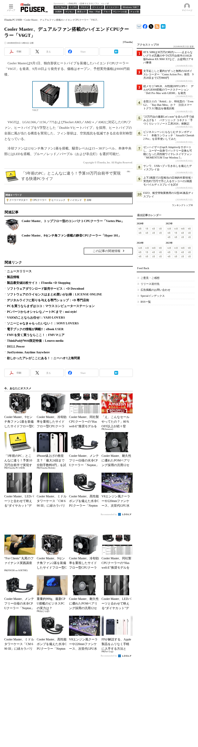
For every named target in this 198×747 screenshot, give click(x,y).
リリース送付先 (150, 283)
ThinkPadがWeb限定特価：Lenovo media (35, 340)
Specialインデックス (153, 295)
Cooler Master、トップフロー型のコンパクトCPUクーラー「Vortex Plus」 (73, 221)
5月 (160, 229)
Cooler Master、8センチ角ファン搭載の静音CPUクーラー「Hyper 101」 (71, 235)
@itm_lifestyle (151, 25)
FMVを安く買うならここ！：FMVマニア (36, 335)
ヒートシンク (58, 200)
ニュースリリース (19, 271)
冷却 (89, 200)
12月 (169, 229)
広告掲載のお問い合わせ (155, 289)
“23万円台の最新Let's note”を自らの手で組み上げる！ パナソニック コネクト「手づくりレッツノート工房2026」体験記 (168, 120)
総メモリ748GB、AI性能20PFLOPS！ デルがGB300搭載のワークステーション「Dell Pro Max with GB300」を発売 (168, 90)
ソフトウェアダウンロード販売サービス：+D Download (45, 288)
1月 (160, 233)
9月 (189, 229)
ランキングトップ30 (182, 205)
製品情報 (13, 277)
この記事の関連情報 (106, 251)
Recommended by (109, 514)
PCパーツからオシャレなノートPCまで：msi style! (42, 311)
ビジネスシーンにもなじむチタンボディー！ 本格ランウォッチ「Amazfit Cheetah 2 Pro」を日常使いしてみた (168, 135)
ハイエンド (76, 200)
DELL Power (16, 346)
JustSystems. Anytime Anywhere (28, 352)
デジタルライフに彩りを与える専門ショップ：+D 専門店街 (48, 300)
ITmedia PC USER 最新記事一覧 (157, 25)
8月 (140, 229)
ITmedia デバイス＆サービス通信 (139, 25)
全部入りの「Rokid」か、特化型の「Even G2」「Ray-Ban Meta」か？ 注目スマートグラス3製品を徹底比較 (168, 105)
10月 (183, 229)
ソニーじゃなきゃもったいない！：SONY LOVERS (43, 323)
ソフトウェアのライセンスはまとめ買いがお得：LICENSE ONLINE (54, 294)
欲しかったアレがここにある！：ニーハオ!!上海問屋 (43, 358)
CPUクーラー (40, 200)
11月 (176, 229)
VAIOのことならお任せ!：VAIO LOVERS (36, 317)
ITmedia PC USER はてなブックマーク (163, 25)
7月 (146, 229)
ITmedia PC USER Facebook (145, 25)
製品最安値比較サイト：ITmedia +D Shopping (38, 282)
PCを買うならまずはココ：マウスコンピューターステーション (51, 306)
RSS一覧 (146, 301)
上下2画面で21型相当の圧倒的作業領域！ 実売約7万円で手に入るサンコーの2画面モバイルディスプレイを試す (169, 181)
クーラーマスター (18, 200)
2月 (153, 233)
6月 (153, 229)
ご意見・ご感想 (150, 277)
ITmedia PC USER (13, 20)
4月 (140, 233)
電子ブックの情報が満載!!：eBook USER (35, 329)
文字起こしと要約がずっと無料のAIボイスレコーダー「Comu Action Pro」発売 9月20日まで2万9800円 (168, 74)
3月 (146, 233)
